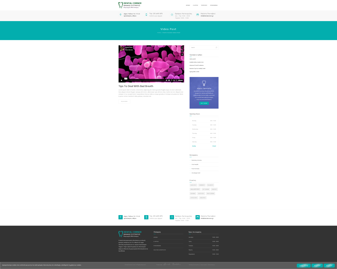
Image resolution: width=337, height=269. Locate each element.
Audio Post (193, 185)
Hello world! (193, 59)
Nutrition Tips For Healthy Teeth (197, 68)
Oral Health (195, 164)
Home (159, 32)
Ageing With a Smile (194, 71)
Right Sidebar (210, 193)
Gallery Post (195, 189)
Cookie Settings (303, 265)
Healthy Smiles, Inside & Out (196, 62)
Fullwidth (210, 185)
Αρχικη (188, 5)
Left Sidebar (206, 189)
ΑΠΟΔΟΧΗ (329, 265)
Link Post (214, 189)
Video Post (203, 197)
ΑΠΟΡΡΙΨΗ (317, 265)
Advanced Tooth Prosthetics (197, 65)
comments (202, 185)
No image (193, 193)
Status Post (194, 197)
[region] (168, 265)
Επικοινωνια (214, 5)
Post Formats (195, 168)
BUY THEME (204, 103)
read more (124, 101)
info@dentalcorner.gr (207, 16)
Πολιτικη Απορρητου (160, 250)
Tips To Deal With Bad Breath (135, 86)
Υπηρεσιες (204, 5)
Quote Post (201, 193)
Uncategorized (196, 173)
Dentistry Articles (197, 160)
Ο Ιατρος (195, 5)
